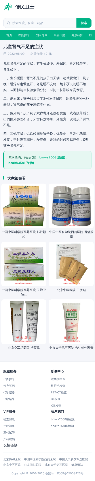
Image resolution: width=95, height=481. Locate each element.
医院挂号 (24, 35)
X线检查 (56, 405)
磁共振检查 (58, 379)
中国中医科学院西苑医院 (40, 459)
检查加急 (9, 419)
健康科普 (77, 35)
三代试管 (9, 432)
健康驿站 (77, 464)
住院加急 (9, 426)
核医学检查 (58, 385)
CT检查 (55, 399)
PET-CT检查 (59, 392)
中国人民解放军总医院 (73, 459)
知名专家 (42, 35)
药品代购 (59, 35)
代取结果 (9, 399)
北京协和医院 (12, 459)
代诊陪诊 (9, 392)
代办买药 (9, 385)
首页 (9, 35)
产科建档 (9, 439)
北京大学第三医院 (56, 464)
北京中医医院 (12, 464)
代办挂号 (9, 379)
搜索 (84, 23)
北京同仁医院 (32, 464)
